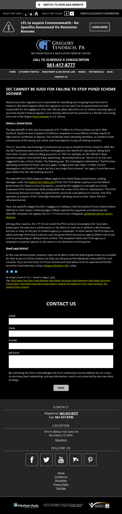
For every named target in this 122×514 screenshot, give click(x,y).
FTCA (84, 283)
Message (14, 352)
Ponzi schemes (40, 116)
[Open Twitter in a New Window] (46, 460)
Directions (61, 440)
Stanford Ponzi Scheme (17, 287)
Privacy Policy (61, 484)
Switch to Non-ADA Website (63, 4)
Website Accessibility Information (99, 13)
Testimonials (96, 71)
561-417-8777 (61, 65)
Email (12, 328)
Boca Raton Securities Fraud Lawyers (38, 283)
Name (12, 316)
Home (12, 71)
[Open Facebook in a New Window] (32, 460)
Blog (110, 71)
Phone (13, 340)
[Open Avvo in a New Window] (75, 460)
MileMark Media (76, 506)
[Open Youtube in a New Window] (61, 460)
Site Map (61, 488)
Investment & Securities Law (58, 71)
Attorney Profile (29, 71)
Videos (82, 71)
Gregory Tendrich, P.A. (56, 265)
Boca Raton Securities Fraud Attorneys (69, 280)
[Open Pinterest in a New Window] (90, 460)
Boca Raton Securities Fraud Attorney (30, 280)
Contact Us (61, 76)
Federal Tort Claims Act (41, 182)
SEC (105, 283)
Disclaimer (61, 480)
